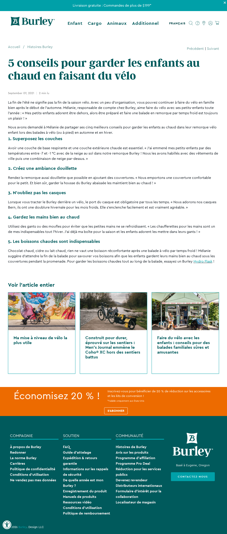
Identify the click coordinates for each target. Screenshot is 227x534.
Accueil (14, 47)
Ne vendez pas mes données (33, 480)
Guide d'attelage (77, 452)
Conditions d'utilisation (29, 474)
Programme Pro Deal (133, 463)
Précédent (195, 48)
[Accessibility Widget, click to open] (6, 524)
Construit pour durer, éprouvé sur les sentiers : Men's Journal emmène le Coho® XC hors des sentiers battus (112, 347)
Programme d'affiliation (135, 458)
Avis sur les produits (132, 452)
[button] (178, 23)
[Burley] (33, 23)
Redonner (18, 452)
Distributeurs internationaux (139, 485)
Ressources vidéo (77, 502)
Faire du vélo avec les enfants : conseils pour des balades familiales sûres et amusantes (183, 345)
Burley (22, 527)
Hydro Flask (203, 261)
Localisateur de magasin (136, 502)
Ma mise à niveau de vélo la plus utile (40, 340)
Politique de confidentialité (32, 469)
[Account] (210, 23)
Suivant (213, 48)
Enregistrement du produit (85, 491)
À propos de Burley (25, 447)
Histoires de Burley (131, 447)
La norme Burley (23, 458)
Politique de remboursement (86, 513)
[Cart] (217, 23)
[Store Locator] (204, 23)
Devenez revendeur (131, 480)
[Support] (197, 23)
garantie (70, 463)
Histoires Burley (40, 47)
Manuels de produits (79, 496)
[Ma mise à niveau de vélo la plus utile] (41, 311)
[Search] (191, 23)
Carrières (17, 463)
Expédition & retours (80, 458)
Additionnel (145, 23)
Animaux (117, 23)
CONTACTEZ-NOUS (193, 476)
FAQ (66, 447)
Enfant (75, 23)
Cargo (95, 23)
